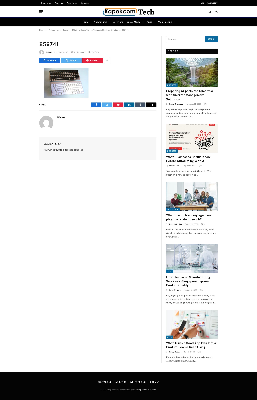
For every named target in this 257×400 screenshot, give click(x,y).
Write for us (72, 3)
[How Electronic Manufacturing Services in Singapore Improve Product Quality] (192, 258)
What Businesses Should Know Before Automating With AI (188, 159)
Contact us (46, 3)
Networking (100, 22)
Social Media (134, 22)
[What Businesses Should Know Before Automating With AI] (192, 138)
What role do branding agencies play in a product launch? (188, 217)
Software (118, 22)
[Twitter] (29, 85)
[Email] (29, 108)
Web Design (172, 209)
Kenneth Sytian (175, 224)
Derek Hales (174, 166)
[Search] (210, 11)
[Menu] (41, 11)
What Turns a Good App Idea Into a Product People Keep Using (191, 345)
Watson (51, 52)
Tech (85, 22)
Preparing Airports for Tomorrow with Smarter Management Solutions (189, 95)
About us (59, 3)
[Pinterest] (29, 101)
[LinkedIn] (29, 93)
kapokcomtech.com (147, 390)
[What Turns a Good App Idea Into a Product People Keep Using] (192, 324)
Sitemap (85, 3)
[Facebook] (29, 78)
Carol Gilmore (175, 290)
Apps (149, 22)
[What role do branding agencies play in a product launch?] (192, 196)
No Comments (80, 52)
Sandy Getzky (175, 352)
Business (171, 85)
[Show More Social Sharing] (107, 60)
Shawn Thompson (176, 104)
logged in (59, 150)
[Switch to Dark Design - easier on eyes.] (216, 12)
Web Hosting (165, 22)
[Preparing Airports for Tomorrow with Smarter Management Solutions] (192, 72)
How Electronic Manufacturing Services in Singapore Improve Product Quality (188, 281)
